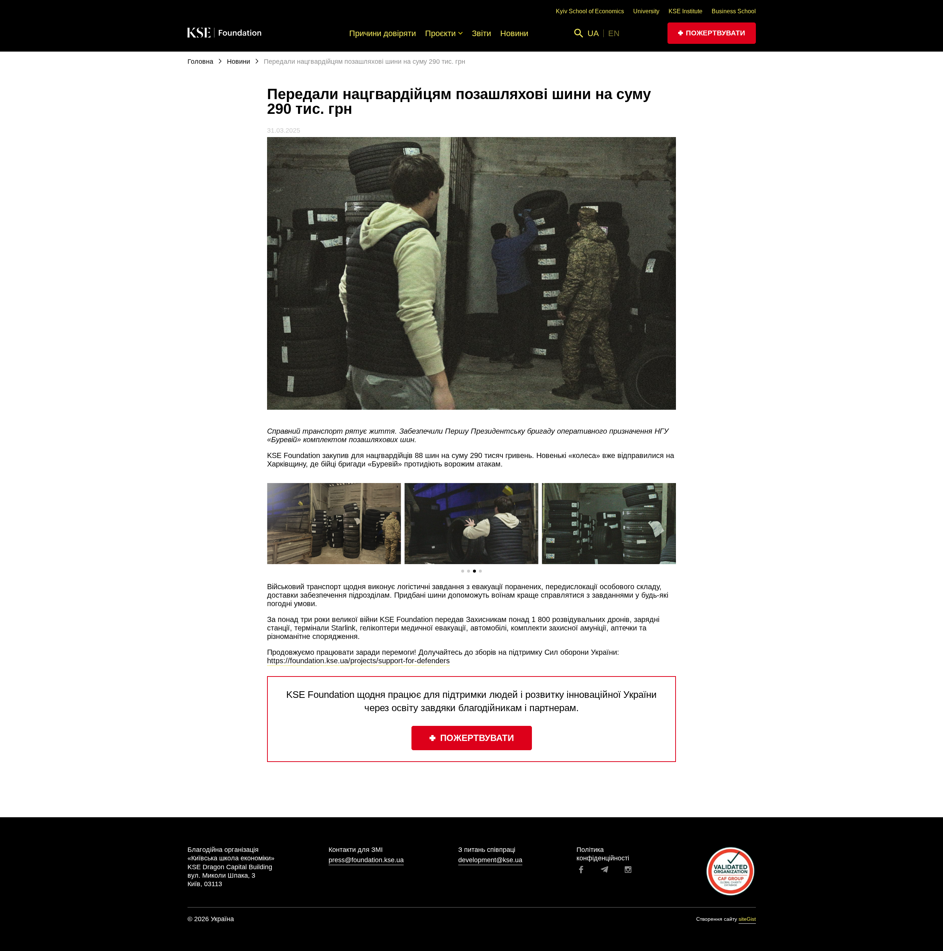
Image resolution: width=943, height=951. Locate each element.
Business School (734, 11)
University (646, 11)
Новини (514, 33)
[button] (462, 571)
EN (614, 33)
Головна (201, 61)
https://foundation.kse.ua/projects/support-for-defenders (358, 661)
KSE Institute (685, 11)
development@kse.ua (490, 860)
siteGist (747, 919)
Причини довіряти (382, 33)
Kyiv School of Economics (590, 11)
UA (593, 33)
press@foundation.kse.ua (366, 860)
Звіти (481, 33)
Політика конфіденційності (602, 854)
